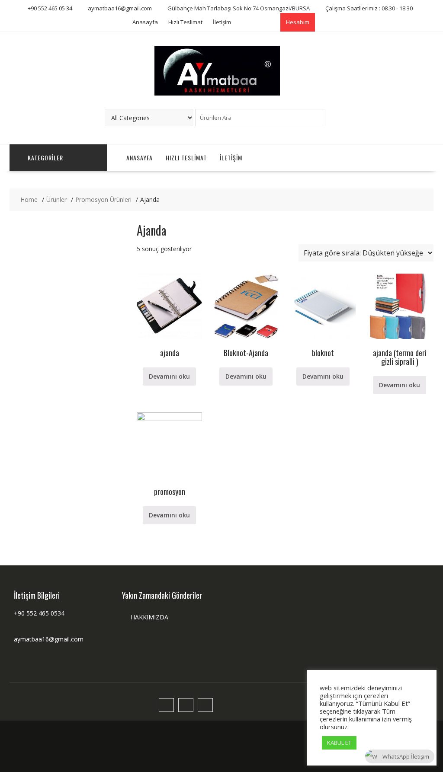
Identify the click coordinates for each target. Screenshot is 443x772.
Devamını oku (169, 376)
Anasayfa (145, 22)
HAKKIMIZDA (149, 617)
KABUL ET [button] (339, 742)
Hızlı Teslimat (185, 22)
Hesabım (297, 22)
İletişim (222, 22)
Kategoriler (45, 157)
